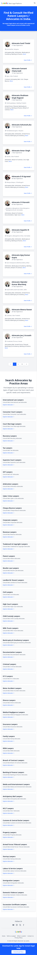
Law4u (27, 941)
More (24, 54)
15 (22, 364)
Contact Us (30, 936)
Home (3, 936)
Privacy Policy (18, 938)
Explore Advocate (8, 405)
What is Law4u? (21, 936)
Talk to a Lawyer (11, 936)
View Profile (27, 60)
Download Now (19, 952)
